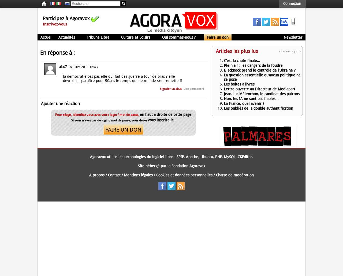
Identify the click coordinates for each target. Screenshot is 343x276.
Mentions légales (138, 175)
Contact (114, 175)
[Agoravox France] (52, 4)
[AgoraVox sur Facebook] (257, 24)
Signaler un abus (171, 89)
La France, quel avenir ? (244, 103)
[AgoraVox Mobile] (293, 24)
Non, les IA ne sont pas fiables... (251, 98)
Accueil (46, 37)
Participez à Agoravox (66, 18)
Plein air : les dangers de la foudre (253, 65)
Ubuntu (206, 157)
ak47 (63, 67)
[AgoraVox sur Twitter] (266, 24)
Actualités (66, 37)
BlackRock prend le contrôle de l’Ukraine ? (260, 70)
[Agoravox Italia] (58, 4)
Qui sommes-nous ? (179, 37)
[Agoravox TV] (66, 4)
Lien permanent (194, 89)
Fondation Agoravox (188, 166)
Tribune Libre (98, 37)
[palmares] (257, 146)
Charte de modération (235, 175)
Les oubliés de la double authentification (258, 108)
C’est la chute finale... (242, 60)
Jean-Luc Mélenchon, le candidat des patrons (262, 94)
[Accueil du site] (174, 32)
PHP (218, 157)
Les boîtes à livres (239, 84)
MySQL (230, 157)
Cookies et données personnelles (184, 175)
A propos (97, 175)
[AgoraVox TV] (284, 24)
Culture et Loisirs (135, 37)
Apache (192, 157)
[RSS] (275, 24)
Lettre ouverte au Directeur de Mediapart (259, 89)
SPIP (180, 157)
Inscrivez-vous (55, 24)
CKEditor (245, 157)
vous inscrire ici (161, 120)
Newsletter (293, 37)
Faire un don (218, 37)
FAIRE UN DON (123, 129)
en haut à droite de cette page (165, 114)
